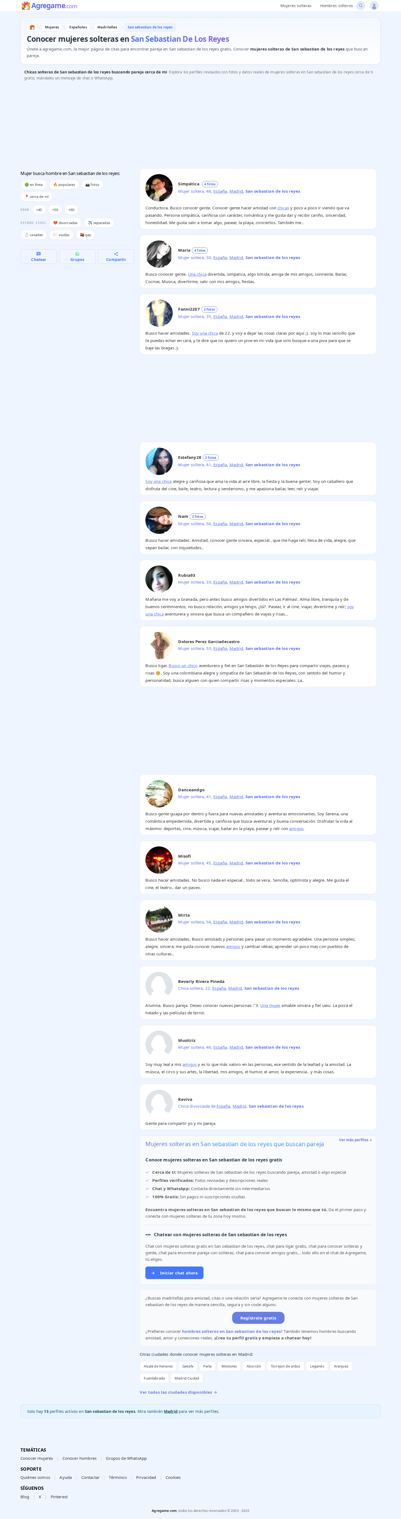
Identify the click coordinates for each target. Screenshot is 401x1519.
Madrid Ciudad (187, 1378)
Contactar (90, 1477)
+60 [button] (71, 209)
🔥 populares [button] (64, 184)
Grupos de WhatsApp (126, 1458)
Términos (118, 1477)
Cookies (173, 1477)
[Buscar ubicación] (360, 5)
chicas (283, 207)
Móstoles (229, 1366)
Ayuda (65, 1477)
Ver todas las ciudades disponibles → (178, 1392)
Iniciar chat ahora (174, 1273)
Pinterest (59, 1496)
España (220, 191)
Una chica (197, 274)
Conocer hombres (79, 1458)
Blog (24, 1496)
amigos (296, 828)
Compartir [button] (116, 259)
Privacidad (146, 1477)
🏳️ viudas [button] (61, 234)
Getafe (187, 1366)
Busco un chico (183, 665)
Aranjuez (341, 1366)
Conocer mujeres (36, 1458)
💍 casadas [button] (34, 234)
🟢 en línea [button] (34, 184)
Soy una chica (205, 333)
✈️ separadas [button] (99, 222)
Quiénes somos (35, 1477)
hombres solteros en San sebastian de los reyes (231, 1331)
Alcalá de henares (158, 1366)
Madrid (236, 191)
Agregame (54, 6)
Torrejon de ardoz (285, 1366)
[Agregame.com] (32, 27)
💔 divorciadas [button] (65, 222)
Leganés (317, 1366)
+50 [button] (55, 209)
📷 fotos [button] (92, 184)
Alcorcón (254, 1366)
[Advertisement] (184, 126)
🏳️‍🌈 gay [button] (85, 234)
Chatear (38, 259)
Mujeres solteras (296, 5)
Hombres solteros (336, 5)
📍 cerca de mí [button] (37, 196)
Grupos (77, 259)
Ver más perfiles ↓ (355, 1139)
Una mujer (270, 1005)
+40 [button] (39, 209)
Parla (207, 1366)
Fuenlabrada (154, 1378)
